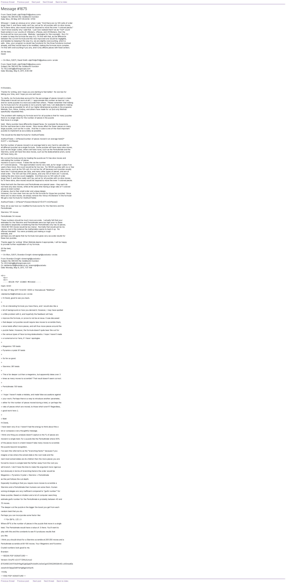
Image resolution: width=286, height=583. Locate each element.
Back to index (61, 2)
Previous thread (7, 2)
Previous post (23, 2)
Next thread (48, 2)
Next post (36, 2)
